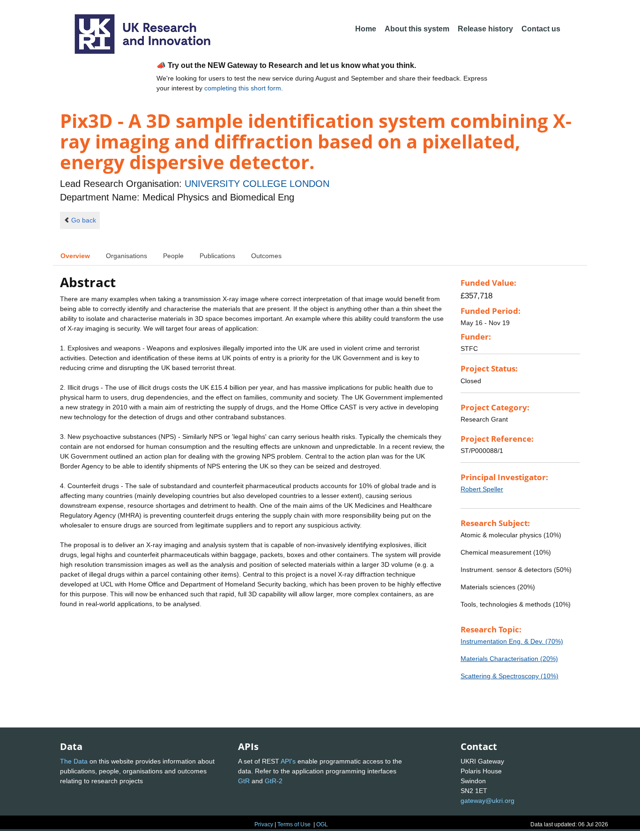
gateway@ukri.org (487, 800)
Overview (75, 256)
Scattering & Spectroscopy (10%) (509, 676)
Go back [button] (83, 220)
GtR (244, 781)
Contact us (540, 29)
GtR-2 (274, 781)
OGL (322, 824)
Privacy (263, 824)
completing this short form (242, 88)
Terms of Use (294, 824)
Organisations (126, 256)
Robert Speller (482, 489)
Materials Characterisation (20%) (509, 658)
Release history (485, 29)
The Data (74, 761)
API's (288, 761)
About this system (417, 29)
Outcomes (266, 256)
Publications (217, 256)
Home (365, 29)
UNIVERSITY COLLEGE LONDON (257, 183)
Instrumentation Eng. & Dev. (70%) (512, 641)
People (173, 256)
